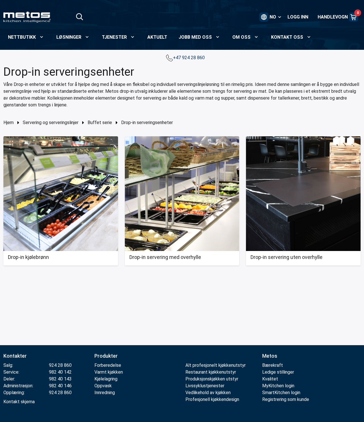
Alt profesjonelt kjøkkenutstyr (215, 365)
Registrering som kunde (285, 399)
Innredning (104, 392)
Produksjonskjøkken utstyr (211, 379)
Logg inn (298, 17)
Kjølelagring (105, 379)
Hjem (8, 122)
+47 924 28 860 (189, 57)
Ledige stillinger (278, 372)
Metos (269, 356)
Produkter (106, 356)
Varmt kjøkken (108, 372)
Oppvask (103, 385)
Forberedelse (107, 365)
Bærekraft (272, 365)
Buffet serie (100, 122)
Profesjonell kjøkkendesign (212, 399)
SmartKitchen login (281, 392)
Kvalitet (270, 379)
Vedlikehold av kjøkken (208, 392)
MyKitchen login (278, 385)
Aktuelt (157, 37)
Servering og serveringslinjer (50, 122)
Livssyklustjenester (204, 385)
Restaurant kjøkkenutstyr (210, 372)
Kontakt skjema (19, 401)
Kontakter (15, 356)
